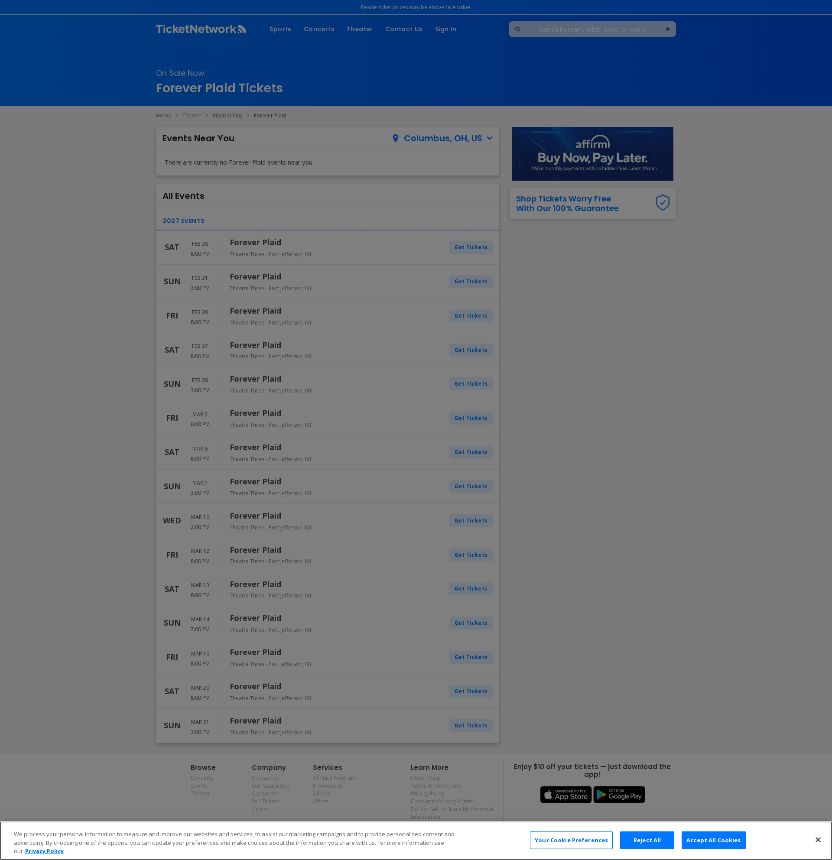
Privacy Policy (44, 851)
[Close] (818, 839)
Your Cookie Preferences (571, 840)
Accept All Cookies (713, 840)
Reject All (647, 840)
